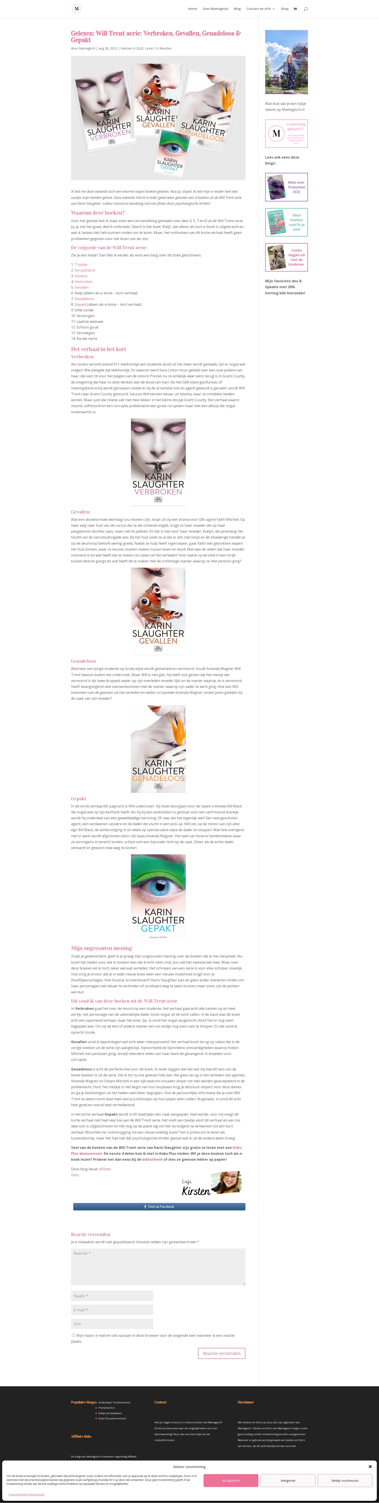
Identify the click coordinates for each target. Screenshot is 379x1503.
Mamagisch (87, 48)
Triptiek (81, 264)
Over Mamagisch (215, 9)
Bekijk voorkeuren (345, 1480)
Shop (285, 9)
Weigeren (288, 1480)
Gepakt (80, 304)
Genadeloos (84, 298)
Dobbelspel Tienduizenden (114, 1402)
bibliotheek (152, 1159)
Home (192, 9)
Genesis (81, 276)
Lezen (149, 48)
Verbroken (83, 281)
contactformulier (164, 1440)
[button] (370, 1466)
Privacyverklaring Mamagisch (27, 1494)
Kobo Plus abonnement (112, 1418)
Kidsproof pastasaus (110, 1413)
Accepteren (231, 1480)
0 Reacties (164, 48)
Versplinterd (85, 270)
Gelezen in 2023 (132, 48)
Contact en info (259, 9)
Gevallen (82, 287)
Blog (237, 9)
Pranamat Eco (106, 1407)
